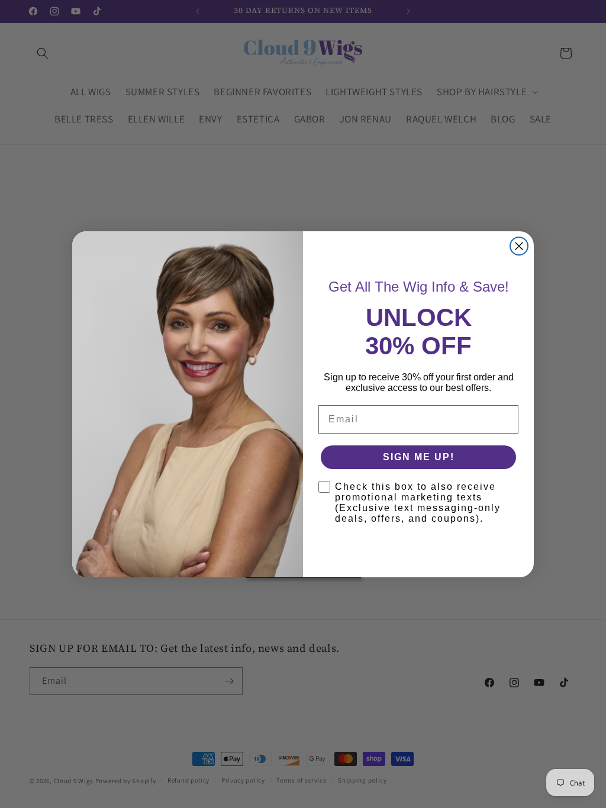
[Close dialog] (519, 246)
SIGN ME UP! (418, 457)
